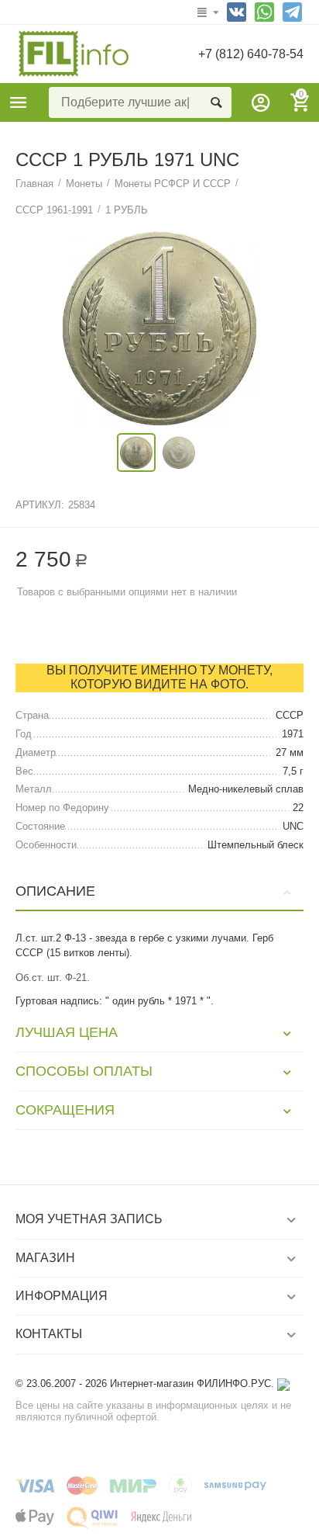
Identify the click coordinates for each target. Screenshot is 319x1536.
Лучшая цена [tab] (66, 1032)
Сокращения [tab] (65, 1110)
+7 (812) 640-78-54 (251, 54)
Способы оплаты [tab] (84, 1071)
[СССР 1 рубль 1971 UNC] (159, 328)
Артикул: (39, 505)
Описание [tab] (55, 891)
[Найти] (216, 102)
